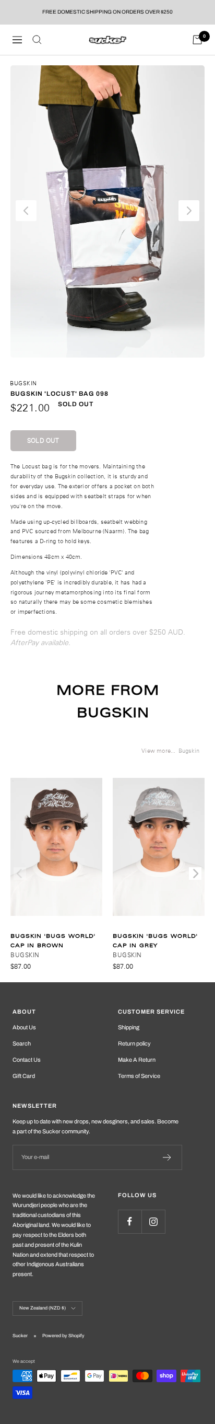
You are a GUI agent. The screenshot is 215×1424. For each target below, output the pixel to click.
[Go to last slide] (26, 210)
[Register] (167, 1157)
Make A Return (137, 1059)
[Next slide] (188, 210)
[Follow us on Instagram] (153, 1221)
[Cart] (197, 39)
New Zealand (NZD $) (42, 1308)
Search (22, 1043)
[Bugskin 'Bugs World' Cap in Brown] (56, 852)
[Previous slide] (20, 873)
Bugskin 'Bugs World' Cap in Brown (52, 940)
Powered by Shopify (63, 1335)
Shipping (128, 1027)
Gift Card (24, 1076)
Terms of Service (139, 1076)
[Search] (37, 39)
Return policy (134, 1043)
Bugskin (23, 383)
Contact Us (27, 1059)
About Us (24, 1027)
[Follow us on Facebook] (129, 1221)
